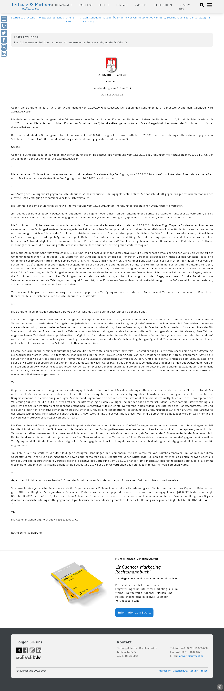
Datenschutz (180, 670)
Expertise (85, 5)
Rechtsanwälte (61, 5)
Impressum (164, 670)
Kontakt (122, 5)
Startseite (17, 17)
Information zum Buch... (134, 612)
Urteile (104, 5)
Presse (204, 670)
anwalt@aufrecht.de (191, 656)
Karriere (141, 5)
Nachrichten (163, 5)
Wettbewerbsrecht (50, 17)
